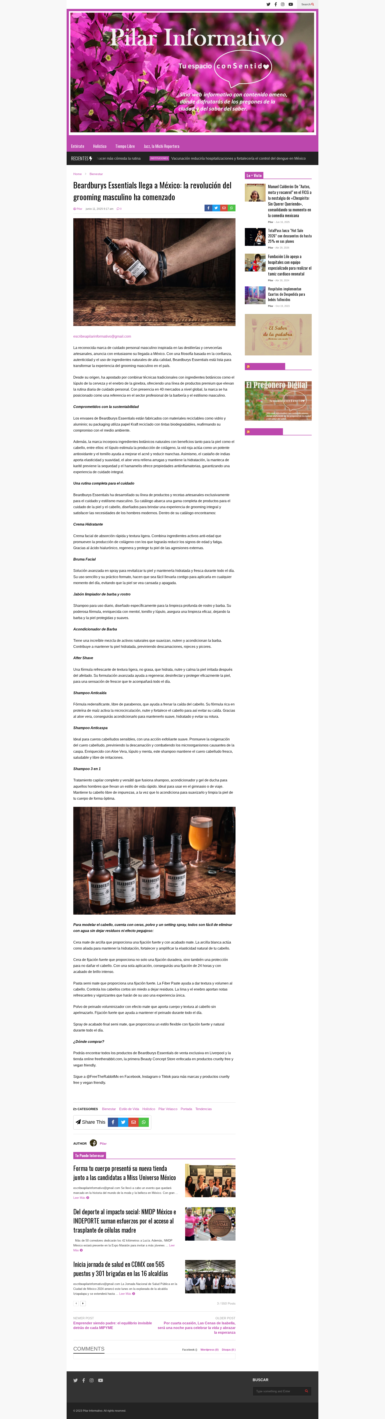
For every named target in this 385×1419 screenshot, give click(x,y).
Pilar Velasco (167, 1109)
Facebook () (190, 1349)
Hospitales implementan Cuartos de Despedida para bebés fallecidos (286, 294)
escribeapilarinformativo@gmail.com (102, 336)
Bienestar (109, 1109)
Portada (186, 1109)
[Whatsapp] (232, 208)
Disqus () (229, 1349)
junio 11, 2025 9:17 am (99, 208)
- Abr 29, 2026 (281, 247)
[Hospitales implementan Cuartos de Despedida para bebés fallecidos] (255, 295)
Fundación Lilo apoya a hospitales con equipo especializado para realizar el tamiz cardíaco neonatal (289, 265)
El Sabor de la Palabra (267, 366)
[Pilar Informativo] (192, 74)
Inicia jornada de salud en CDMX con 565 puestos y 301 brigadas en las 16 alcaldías (120, 1269)
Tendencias (203, 1109)
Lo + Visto (254, 175)
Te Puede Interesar (89, 1155)
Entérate (77, 146)
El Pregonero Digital (266, 431)
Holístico (99, 146)
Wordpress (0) (210, 1349)
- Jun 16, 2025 (282, 222)
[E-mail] (224, 208)
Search (306, 4)
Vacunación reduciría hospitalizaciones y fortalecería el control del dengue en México (200, 158)
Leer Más (79, 1197)
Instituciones (121, 158)
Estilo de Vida (129, 1109)
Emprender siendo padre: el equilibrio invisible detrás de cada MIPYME (112, 1325)
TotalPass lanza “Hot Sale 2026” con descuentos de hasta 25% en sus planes (290, 236)
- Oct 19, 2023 (282, 306)
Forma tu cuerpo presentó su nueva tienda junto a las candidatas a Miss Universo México (124, 1173)
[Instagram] (283, 4)
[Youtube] (291, 4)
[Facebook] (275, 4)
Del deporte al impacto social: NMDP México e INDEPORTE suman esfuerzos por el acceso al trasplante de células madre (124, 1220)
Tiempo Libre (125, 146)
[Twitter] (268, 4)
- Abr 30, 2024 (281, 280)
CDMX (281, 158)
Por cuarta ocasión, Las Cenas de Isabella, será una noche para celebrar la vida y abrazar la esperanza (197, 1327)
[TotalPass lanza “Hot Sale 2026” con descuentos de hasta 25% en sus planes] (255, 237)
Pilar (79, 208)
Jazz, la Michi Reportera (161, 146)
